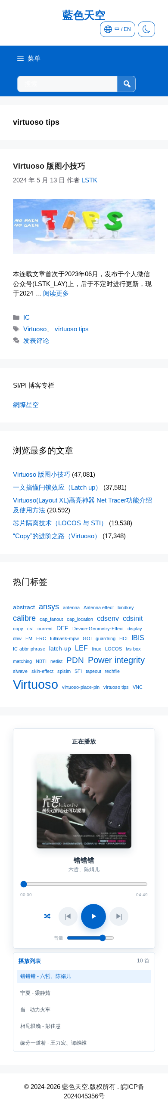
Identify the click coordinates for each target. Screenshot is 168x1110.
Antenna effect (99, 607)
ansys (49, 606)
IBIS (137, 637)
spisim (64, 671)
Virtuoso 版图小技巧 (49, 166)
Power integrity (116, 660)
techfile (112, 671)
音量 (58, 937)
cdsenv (108, 618)
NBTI (41, 661)
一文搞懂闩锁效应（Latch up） (57, 487)
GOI (87, 638)
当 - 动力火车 (35, 1010)
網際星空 (26, 404)
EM (28, 638)
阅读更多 (56, 293)
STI (78, 671)
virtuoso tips (72, 329)
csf (30, 628)
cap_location (80, 619)
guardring (105, 638)
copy (18, 628)
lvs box (133, 648)
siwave (20, 671)
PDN (75, 660)
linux (96, 648)
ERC (41, 638)
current (45, 628)
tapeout (93, 671)
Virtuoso (35, 329)
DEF (62, 628)
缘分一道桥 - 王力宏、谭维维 (53, 1043)
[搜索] (126, 84)
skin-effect (42, 671)
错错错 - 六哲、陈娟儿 (45, 976)
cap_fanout (51, 619)
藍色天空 (84, 15)
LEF (81, 648)
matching (22, 661)
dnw (17, 638)
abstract (24, 607)
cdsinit (133, 618)
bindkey (126, 607)
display (135, 628)
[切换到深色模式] (146, 29)
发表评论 (36, 340)
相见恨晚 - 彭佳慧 (40, 1026)
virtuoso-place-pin (81, 687)
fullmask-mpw (64, 638)
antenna (71, 607)
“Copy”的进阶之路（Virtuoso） (57, 536)
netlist (56, 661)
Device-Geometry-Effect (98, 628)
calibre (24, 618)
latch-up (60, 648)
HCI (123, 638)
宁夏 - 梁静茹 (35, 993)
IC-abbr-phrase (29, 648)
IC (26, 317)
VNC (138, 687)
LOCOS (113, 648)
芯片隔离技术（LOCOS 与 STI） (60, 523)
